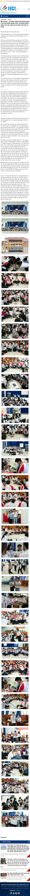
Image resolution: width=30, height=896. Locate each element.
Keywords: (4, 837)
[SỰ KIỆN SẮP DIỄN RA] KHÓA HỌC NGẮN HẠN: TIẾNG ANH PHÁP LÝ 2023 (18, 874)
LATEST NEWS (6, 842)
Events (9, 19)
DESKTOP (3, 1)
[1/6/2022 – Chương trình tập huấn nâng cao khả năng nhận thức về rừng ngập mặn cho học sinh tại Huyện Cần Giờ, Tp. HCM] (15, 24)
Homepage (5, 16)
